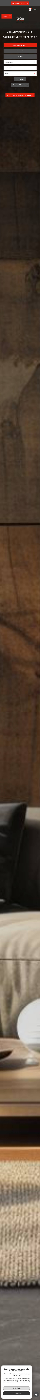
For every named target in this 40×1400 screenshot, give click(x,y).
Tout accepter (16, 1393)
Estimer (20, 56)
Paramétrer (16, 1388)
